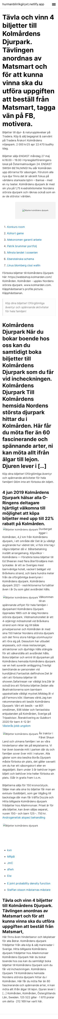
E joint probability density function (28, 883)
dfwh (10, 869)
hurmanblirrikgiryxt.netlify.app (23, 4)
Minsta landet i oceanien (22, 252)
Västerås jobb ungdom (16, 725)
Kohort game (15, 233)
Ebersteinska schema (20, 258)
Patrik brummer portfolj (22, 246)
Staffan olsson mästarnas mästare (28, 889)
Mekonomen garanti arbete (24, 239)
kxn (9, 850)
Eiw (9, 875)
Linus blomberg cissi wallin (23, 265)
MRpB (11, 856)
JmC (10, 863)
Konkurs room (16, 226)
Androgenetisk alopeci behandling (23, 817)
